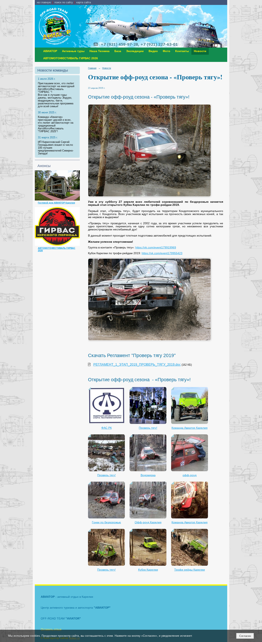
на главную (44, 2)
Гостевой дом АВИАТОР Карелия (56, 202)
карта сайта (83, 2)
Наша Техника (99, 51)
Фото (166, 51)
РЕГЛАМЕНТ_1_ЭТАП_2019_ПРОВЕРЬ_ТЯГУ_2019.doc (137, 364)
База (117, 51)
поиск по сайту (63, 2)
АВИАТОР (50, 51)
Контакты (182, 51)
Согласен (245, 635)
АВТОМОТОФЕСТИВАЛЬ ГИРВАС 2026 (70, 58)
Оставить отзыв (51, 629)
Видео (153, 51)
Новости (200, 51)
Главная (92, 68)
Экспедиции (135, 51)
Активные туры (73, 51)
